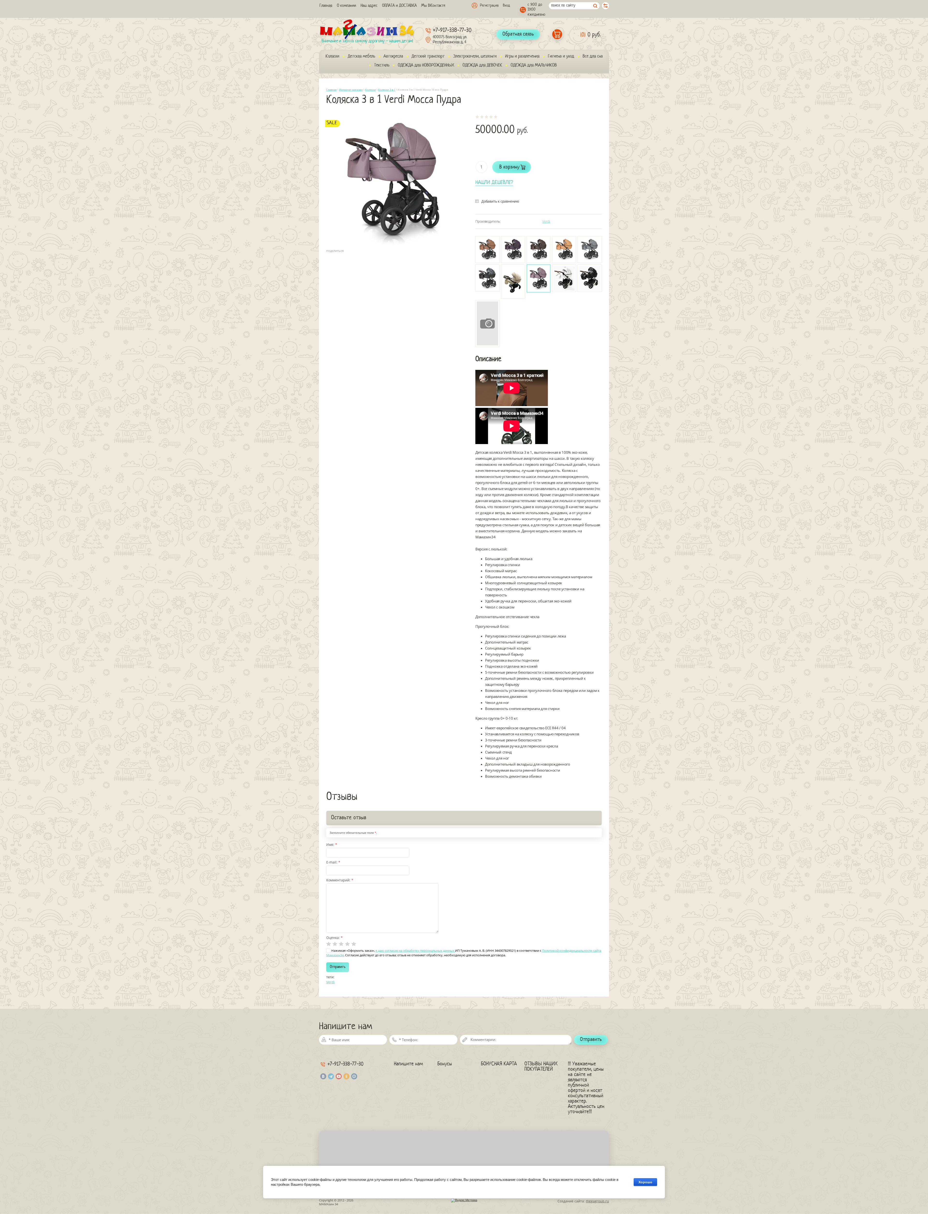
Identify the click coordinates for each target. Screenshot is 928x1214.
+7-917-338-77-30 (452, 31)
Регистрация (489, 6)
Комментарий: (339, 880)
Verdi (546, 221)
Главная (331, 89)
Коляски (370, 89)
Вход (506, 6)
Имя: (331, 844)
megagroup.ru (597, 1201)
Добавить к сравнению (500, 201)
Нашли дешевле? (494, 183)
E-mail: (333, 862)
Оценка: (334, 937)
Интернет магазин (351, 89)
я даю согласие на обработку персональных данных (415, 950)
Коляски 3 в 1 (386, 89)
